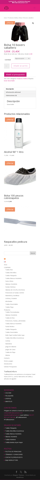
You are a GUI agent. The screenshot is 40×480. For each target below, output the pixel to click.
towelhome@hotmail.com (12, 415)
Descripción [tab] (10, 89)
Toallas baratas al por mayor (14, 442)
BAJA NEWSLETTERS (11, 460)
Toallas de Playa (10, 352)
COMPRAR (7, 267)
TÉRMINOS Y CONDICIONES (14, 454)
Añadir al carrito (20, 66)
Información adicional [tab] (13, 92)
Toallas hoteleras (10, 439)
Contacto (7, 358)
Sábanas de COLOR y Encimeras (15, 290)
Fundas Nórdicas (10, 287)
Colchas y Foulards (11, 298)
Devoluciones (8, 364)
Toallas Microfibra (10, 272)
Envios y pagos (8, 361)
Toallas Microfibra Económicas (14, 338)
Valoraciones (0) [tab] (11, 95)
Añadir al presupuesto (15, 74)
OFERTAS (8, 398)
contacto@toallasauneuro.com (13, 413)
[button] (33, 23)
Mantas (7, 355)
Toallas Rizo (9, 270)
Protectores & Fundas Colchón (14, 293)
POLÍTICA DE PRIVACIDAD (13, 451)
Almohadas (8, 301)
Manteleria (8, 344)
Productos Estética (13, 18)
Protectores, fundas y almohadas (15, 321)
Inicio (5, 18)
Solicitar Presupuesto (10, 367)
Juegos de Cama (10, 349)
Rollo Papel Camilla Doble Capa (14, 335)
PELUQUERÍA (9, 396)
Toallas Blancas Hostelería (13, 278)
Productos (7, 310)
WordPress (20, 477)
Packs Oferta (9, 281)
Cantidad (8, 60)
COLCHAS (8, 393)
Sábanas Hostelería (11, 284)
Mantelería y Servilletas (12, 295)
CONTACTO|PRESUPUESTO (14, 457)
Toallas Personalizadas (12, 312)
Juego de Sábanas (10, 347)
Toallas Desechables (11, 304)
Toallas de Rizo (10, 318)
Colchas (7, 341)
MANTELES (8, 401)
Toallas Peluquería (10, 275)
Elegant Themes (18, 475)
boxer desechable (9, 81)
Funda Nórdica (9, 326)
